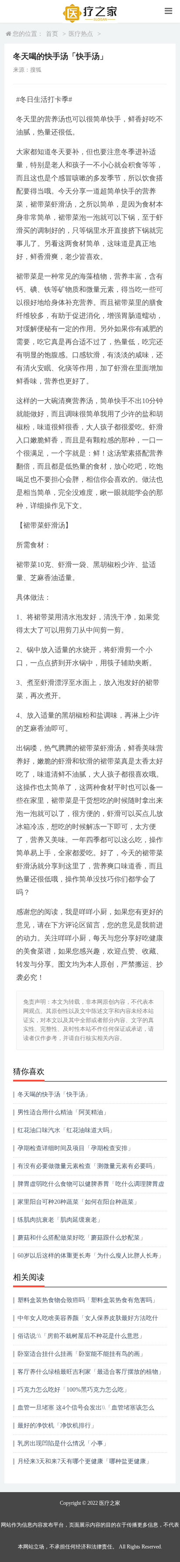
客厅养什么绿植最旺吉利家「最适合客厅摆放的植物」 (90, 1371)
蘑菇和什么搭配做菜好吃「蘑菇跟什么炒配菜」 (81, 1237)
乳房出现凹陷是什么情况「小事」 (63, 1443)
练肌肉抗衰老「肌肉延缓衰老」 (60, 1219)
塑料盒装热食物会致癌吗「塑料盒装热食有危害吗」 (87, 1300)
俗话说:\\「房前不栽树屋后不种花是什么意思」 (81, 1336)
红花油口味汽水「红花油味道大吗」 (66, 1130)
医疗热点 (81, 34)
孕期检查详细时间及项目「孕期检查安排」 (75, 1148)
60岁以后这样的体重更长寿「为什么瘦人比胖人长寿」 (90, 1255)
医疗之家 (109, 1503)
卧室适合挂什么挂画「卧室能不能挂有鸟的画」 (81, 1354)
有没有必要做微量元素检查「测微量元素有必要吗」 (87, 1166)
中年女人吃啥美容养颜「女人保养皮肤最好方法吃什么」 (87, 1321)
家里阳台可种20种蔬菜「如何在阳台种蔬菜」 (78, 1202)
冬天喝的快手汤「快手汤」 (54, 1094)
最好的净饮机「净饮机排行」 (57, 1425)
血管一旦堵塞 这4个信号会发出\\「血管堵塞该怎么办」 (85, 1410)
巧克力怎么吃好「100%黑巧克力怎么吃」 (73, 1389)
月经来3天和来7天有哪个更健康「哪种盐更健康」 (84, 1461)
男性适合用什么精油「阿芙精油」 (63, 1112)
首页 (52, 34)
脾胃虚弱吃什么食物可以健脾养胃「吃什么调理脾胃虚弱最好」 (90, 1187)
